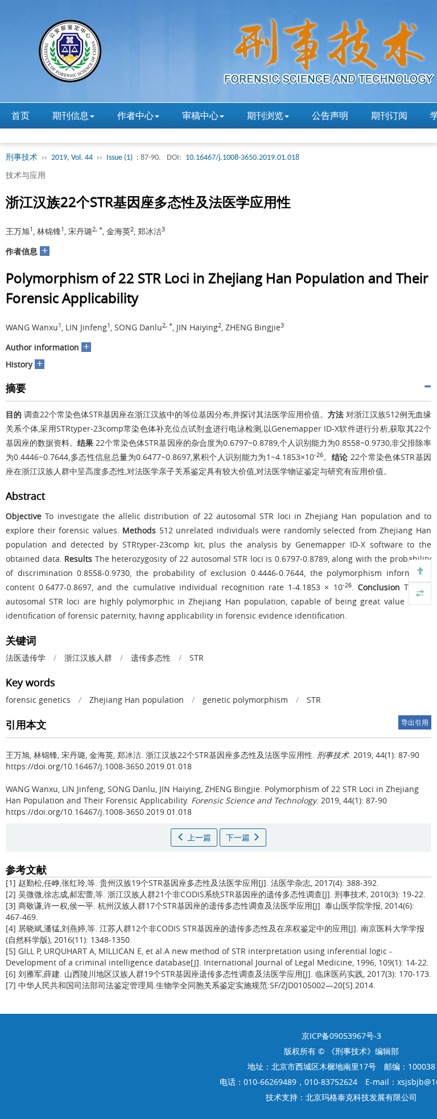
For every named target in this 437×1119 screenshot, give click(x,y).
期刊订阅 (389, 115)
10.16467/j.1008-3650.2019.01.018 (242, 158)
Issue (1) (119, 158)
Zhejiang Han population (136, 699)
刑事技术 (22, 158)
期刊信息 (70, 115)
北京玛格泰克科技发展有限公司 (361, 1097)
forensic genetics (38, 699)
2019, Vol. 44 (72, 158)
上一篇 (198, 837)
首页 (20, 115)
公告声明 (330, 115)
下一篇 (239, 837)
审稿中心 (200, 115)
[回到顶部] (420, 571)
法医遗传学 (26, 657)
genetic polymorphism (245, 699)
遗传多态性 (151, 657)
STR (196, 657)
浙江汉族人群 (88, 657)
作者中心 (135, 115)
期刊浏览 (265, 115)
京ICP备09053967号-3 (341, 1035)
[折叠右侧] (420, 593)
